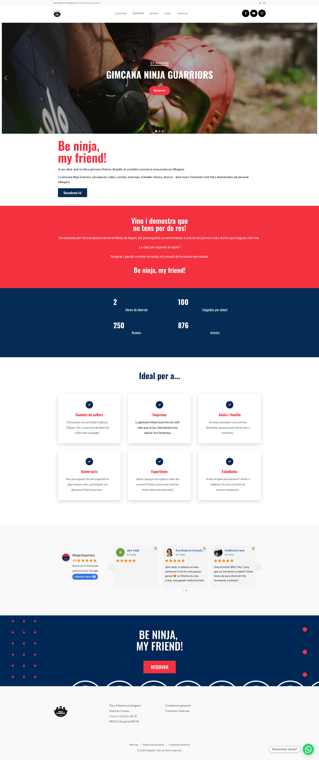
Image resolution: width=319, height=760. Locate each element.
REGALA (154, 13)
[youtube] (254, 13)
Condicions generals (178, 705)
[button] (6, 78)
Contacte (182, 13)
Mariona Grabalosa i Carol (190, 550)
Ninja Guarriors (83, 555)
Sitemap (133, 744)
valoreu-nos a (83, 576)
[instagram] (262, 13)
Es (260, 3)
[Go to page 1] (186, 590)
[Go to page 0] (183, 590)
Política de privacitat (153, 744)
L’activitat (121, 13)
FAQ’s (168, 13)
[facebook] (245, 13)
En (264, 3)
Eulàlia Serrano (137, 550)
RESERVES (138, 13)
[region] (159, 78)
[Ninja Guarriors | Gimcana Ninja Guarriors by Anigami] (57, 13)
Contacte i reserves (177, 710)
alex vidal (231, 550)
